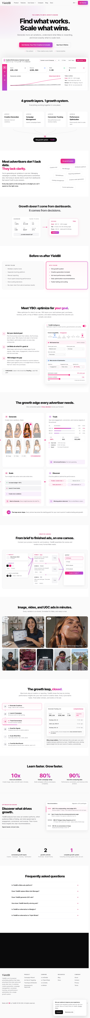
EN (72, 2)
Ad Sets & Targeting (30, 980)
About (75, 978)
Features (23, 2)
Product (16, 2)
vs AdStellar (43, 978)
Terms (75, 986)
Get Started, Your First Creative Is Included (35, 45)
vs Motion (43, 986)
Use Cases (31, 2)
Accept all (59, 1012)
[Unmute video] (41, 645)
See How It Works (62, 45)
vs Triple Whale (44, 980)
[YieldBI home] (6, 3)
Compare (40, 2)
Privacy (76, 983)
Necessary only (69, 1012)
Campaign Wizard (29, 978)
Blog (46, 2)
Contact (76, 980)
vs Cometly (43, 983)
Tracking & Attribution (30, 983)
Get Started (81, 2)
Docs (51, 2)
